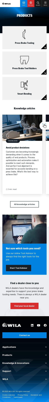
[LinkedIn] (32, 325)
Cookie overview (8, 395)
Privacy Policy (23, 395)
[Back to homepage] (6, 4)
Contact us (24, 335)
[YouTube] (38, 325)
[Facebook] (45, 325)
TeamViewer (18, 397)
